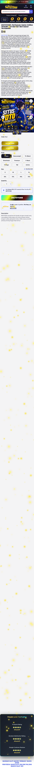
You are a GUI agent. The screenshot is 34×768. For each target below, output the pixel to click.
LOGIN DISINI (10, 148)
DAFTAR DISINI (10, 143)
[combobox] (15, 11)
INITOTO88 (4, 35)
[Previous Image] (3, 117)
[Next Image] (31, 117)
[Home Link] (11, 7)
